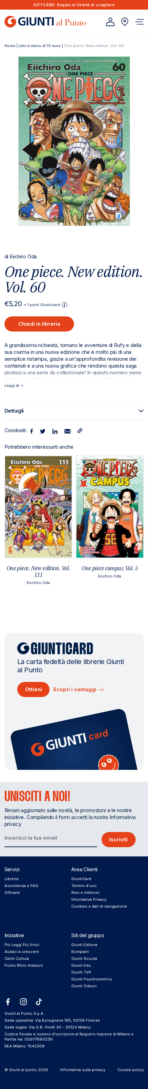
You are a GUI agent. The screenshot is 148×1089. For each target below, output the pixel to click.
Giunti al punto (23, 1069)
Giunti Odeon (84, 986)
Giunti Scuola (84, 958)
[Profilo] (110, 22)
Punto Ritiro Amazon (23, 965)
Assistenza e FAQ (21, 885)
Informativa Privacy (88, 899)
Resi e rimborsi (85, 892)
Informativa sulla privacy (82, 1070)
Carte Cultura (16, 958)
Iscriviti (118, 839)
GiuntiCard (81, 878)
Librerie (11, 878)
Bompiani (80, 951)
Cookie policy (130, 1070)
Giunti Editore (84, 944)
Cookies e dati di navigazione (99, 906)
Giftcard (12, 892)
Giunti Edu (81, 965)
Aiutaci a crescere (21, 951)
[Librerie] (124, 22)
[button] (139, 22)
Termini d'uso (84, 885)
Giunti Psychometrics (91, 979)
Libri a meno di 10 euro (40, 45)
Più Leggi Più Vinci (21, 944)
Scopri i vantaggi (75, 689)
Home (9, 45)
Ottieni (33, 689)
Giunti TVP (81, 972)
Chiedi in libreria (39, 324)
